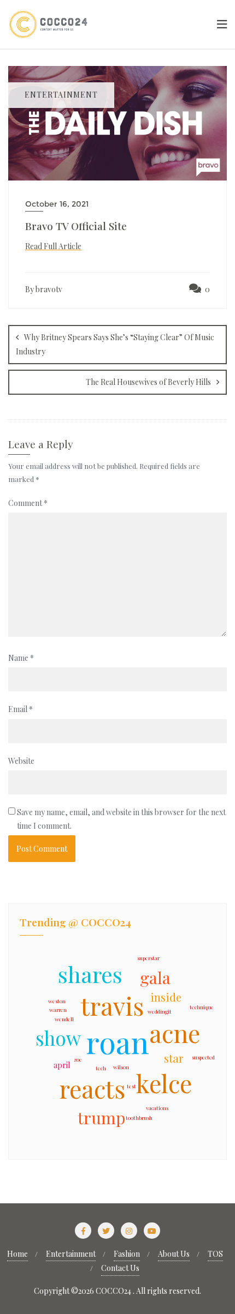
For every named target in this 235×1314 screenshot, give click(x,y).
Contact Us (120, 1268)
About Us (174, 1254)
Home (17, 1254)
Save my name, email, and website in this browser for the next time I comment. (121, 819)
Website (21, 761)
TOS (215, 1254)
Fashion (127, 1254)
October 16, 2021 (57, 204)
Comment (28, 503)
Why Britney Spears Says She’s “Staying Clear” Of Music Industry (115, 344)
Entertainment (71, 1254)
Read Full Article (53, 246)
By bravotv (43, 289)
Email (20, 709)
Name (21, 658)
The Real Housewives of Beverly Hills (148, 382)
